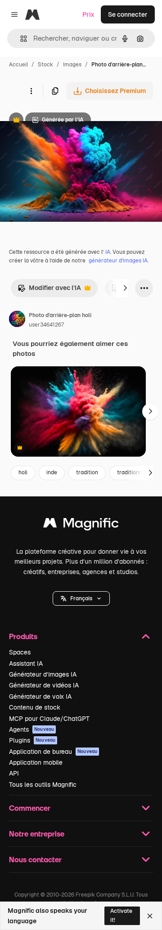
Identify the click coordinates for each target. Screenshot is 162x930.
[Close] (149, 916)
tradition (87, 472)
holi (22, 472)
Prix (88, 14)
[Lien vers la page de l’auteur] (17, 320)
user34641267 (46, 324)
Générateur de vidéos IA (44, 685)
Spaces (20, 652)
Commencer (29, 808)
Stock (45, 64)
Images (72, 64)
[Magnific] (81, 525)
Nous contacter (35, 859)
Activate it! (121, 915)
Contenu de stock (34, 707)
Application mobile (36, 762)
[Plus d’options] (31, 91)
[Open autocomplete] (20, 38)
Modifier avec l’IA (49, 290)
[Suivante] (125, 288)
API (14, 773)
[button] (81, 598)
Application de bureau (53, 752)
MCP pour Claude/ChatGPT (49, 719)
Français (81, 598)
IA (107, 252)
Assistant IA (26, 663)
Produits (23, 636)
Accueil (18, 64)
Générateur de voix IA (40, 696)
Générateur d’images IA (42, 674)
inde (51, 472)
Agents (31, 729)
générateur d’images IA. (118, 260)
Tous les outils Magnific (42, 784)
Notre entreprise (36, 833)
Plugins (32, 740)
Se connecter (128, 14)
